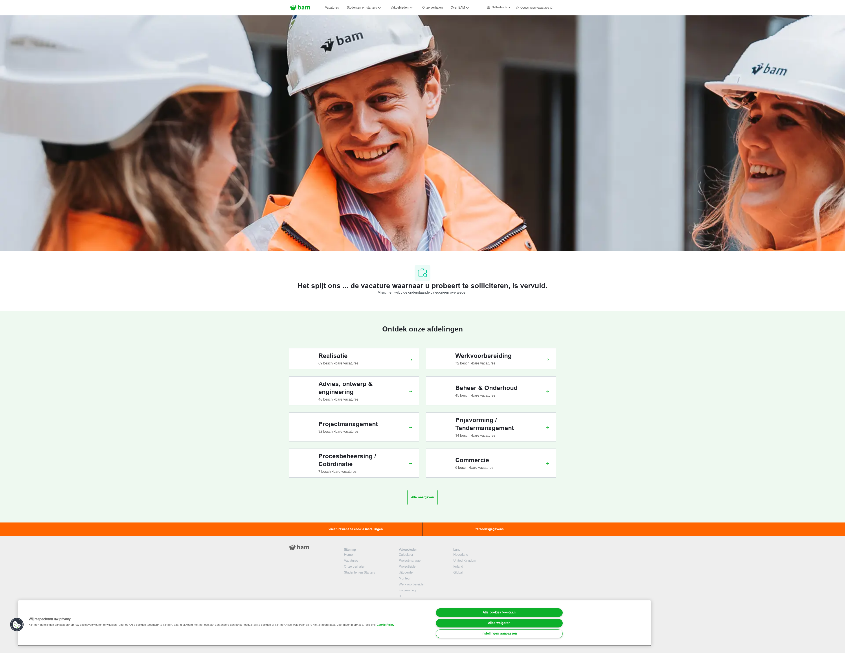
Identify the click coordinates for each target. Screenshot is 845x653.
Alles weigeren (499, 623)
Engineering (407, 590)
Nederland (460, 554)
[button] (498, 7)
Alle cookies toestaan (499, 612)
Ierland (458, 566)
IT (400, 596)
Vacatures (332, 7)
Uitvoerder (406, 572)
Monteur (405, 578)
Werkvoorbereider (411, 584)
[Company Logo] (300, 8)
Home (348, 554)
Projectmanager (410, 560)
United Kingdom (464, 560)
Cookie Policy (385, 625)
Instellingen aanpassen (499, 633)
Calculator (406, 554)
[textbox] (313, 556)
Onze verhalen (432, 7)
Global (458, 572)
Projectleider (408, 566)
